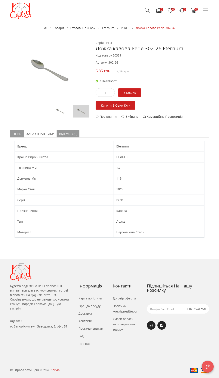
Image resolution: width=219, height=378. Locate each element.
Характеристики (40, 134)
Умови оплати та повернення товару (124, 324)
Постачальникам (90, 328)
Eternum (108, 28)
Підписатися (196, 309)
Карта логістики (90, 298)
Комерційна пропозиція (165, 117)
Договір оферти (124, 298)
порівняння (108, 117)
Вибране (132, 117)
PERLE (125, 28)
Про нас (84, 344)
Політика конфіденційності (125, 308)
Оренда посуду (89, 306)
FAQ (81, 336)
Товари (58, 28)
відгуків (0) (68, 134)
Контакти (85, 321)
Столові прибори (83, 28)
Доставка (85, 313)
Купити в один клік (115, 105)
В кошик (129, 93)
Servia (55, 370)
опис (17, 134)
